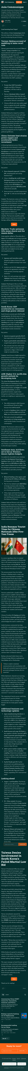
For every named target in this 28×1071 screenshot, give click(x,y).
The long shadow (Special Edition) (10, 1017)
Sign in (24, 2)
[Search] (25, 994)
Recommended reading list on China (9, 1026)
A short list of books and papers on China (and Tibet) (9, 1030)
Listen (24, 21)
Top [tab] (3, 994)
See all (4, 1038)
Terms (18, 1058)
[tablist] (5, 994)
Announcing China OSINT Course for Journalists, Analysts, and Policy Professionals (10, 1001)
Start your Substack (10, 1064)
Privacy (14, 1058)
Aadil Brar (7, 20)
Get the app (22, 1064)
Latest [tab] (7, 994)
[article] (14, 1004)
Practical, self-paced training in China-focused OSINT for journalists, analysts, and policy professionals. (9, 1005)
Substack (6, 1067)
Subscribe (19, 2)
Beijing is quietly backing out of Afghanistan (10, 1015)
